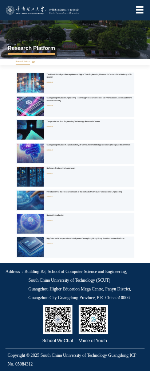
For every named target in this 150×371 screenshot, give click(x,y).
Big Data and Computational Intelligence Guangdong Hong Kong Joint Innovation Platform (86, 238)
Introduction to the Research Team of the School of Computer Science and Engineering (84, 192)
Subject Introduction (55, 215)
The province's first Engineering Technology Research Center (73, 121)
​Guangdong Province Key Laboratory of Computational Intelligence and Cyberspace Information (88, 145)
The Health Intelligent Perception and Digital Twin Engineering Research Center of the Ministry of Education (89, 75)
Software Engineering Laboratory (61, 168)
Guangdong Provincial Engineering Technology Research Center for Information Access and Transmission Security (89, 99)
